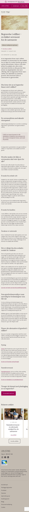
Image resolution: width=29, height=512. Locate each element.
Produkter (3, 490)
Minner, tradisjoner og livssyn (9, 45)
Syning (3, 348)
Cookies (3, 507)
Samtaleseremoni (5, 371)
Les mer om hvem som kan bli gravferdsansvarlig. (13, 287)
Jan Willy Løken (7, 48)
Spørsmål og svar (5, 496)
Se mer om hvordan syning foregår (10, 361)
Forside (3, 12)
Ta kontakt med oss (8, 393)
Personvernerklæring (6, 504)
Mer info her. (21, 1)
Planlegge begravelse (6, 487)
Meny (23, 6)
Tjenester (3, 493)
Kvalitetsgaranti (5, 499)
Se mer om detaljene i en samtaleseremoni (12, 379)
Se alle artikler (15, 441)
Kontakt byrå (16, 6)
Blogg (7, 12)
